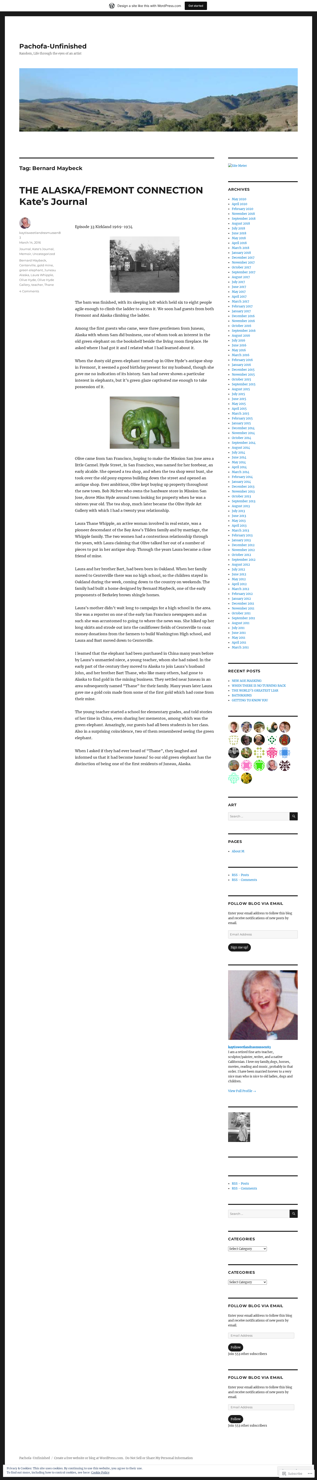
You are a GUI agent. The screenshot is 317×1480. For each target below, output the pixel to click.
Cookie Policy (100, 1472)
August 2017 (241, 277)
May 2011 (238, 638)
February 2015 (242, 418)
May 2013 (239, 521)
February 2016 (242, 360)
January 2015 (241, 423)
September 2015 (244, 384)
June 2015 (239, 399)
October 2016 (241, 326)
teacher (37, 285)
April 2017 (239, 297)
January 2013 (241, 540)
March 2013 (240, 530)
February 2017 (242, 306)
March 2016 (240, 355)
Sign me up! (239, 947)
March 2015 (240, 414)
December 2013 (243, 487)
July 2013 (238, 511)
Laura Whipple (42, 275)
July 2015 (238, 394)
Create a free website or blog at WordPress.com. (89, 1458)
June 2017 (239, 287)
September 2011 (243, 618)
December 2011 (243, 604)
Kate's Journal (43, 249)
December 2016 (243, 316)
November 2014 (243, 433)
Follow (236, 1347)
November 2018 (243, 214)
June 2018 (239, 233)
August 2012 (241, 565)
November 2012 (243, 550)
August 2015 (241, 389)
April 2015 (239, 409)
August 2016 (241, 336)
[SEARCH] (294, 816)
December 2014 (243, 428)
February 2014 (242, 477)
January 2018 (241, 253)
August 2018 (241, 224)
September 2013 (243, 501)
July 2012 (238, 569)
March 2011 (240, 647)
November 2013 (243, 491)
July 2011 (238, 628)
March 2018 (240, 248)
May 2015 (239, 404)
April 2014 (239, 467)
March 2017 (240, 301)
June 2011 (239, 633)
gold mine (45, 265)
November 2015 (243, 375)
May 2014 (239, 462)
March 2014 (240, 472)
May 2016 (239, 350)
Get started (195, 5)
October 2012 (241, 555)
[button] (239, 1128)
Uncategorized (43, 254)
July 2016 (238, 340)
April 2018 (239, 243)
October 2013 (241, 496)
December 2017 (243, 258)
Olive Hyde (27, 280)
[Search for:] (259, 816)
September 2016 (244, 331)
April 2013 (239, 526)
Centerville (27, 265)
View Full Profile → (242, 1091)
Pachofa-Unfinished (53, 46)
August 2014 (241, 448)
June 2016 (239, 345)
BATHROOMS (242, 695)
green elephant (31, 270)
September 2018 (244, 219)
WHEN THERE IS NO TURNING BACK (259, 686)
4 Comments (29, 291)
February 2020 (242, 209)
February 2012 (242, 594)
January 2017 (241, 311)
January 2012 (241, 599)
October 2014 (241, 438)
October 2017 (241, 267)
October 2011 (241, 613)
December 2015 (243, 370)
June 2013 (239, 516)
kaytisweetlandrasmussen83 (249, 1047)
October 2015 (241, 379)
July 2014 (238, 453)
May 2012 (239, 579)
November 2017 (243, 262)
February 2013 (242, 535)
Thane (49, 285)
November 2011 (243, 608)
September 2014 (244, 443)
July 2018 (238, 228)
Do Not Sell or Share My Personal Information (159, 1458)
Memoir (25, 254)
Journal (25, 249)
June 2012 (239, 574)
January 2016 (241, 365)
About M (238, 851)
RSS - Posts (240, 875)
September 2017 (244, 272)
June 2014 (239, 457)
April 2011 (239, 643)
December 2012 (243, 545)
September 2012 (244, 560)
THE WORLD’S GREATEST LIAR (255, 691)
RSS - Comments (244, 880)
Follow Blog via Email (255, 903)
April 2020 (239, 204)
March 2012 (240, 589)
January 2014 (241, 482)
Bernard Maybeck (32, 260)
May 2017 (239, 292)
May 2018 (239, 238)
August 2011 (240, 623)
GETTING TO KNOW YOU (250, 700)
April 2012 (239, 584)
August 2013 (241, 506)
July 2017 (238, 282)
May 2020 (239, 199)
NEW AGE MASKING (247, 681)
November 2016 (243, 321)
